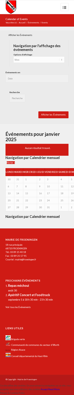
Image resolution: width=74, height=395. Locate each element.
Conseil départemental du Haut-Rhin (29, 356)
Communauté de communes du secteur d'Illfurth (35, 345)
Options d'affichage (22, 54)
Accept (44, 389)
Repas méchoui (18, 285)
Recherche (14, 92)
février (11, 162)
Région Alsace (18, 349)
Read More (54, 389)
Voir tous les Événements (18, 307)
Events (45, 22)
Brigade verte (18, 339)
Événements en (13, 72)
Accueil (22, 22)
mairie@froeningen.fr (25, 259)
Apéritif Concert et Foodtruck (29, 295)
